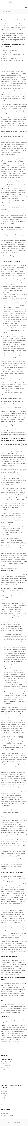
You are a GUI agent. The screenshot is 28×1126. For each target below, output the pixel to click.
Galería (4, 1097)
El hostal (5, 1091)
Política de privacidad (8, 1115)
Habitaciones (6, 1093)
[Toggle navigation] (26, 7)
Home (2, 11)
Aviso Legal (8, 11)
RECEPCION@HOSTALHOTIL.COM (10, 254)
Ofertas (4, 1095)
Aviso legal (5, 1113)
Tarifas (4, 1099)
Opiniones (5, 1101)
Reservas (5, 1105)
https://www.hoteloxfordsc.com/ (9, 22)
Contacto (5, 1103)
